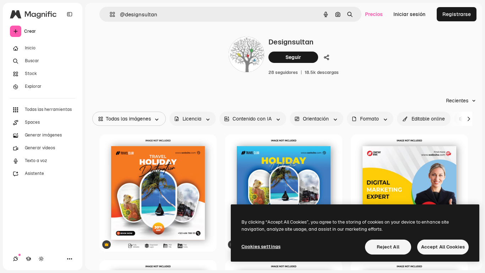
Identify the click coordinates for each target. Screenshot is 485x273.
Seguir (293, 57)
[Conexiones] (15, 258)
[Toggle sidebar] (69, 14)
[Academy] (28, 258)
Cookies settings (260, 246)
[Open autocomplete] (109, 14)
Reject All (388, 247)
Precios (374, 14)
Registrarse (456, 14)
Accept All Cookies (443, 247)
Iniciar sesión (409, 14)
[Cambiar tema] (41, 258)
